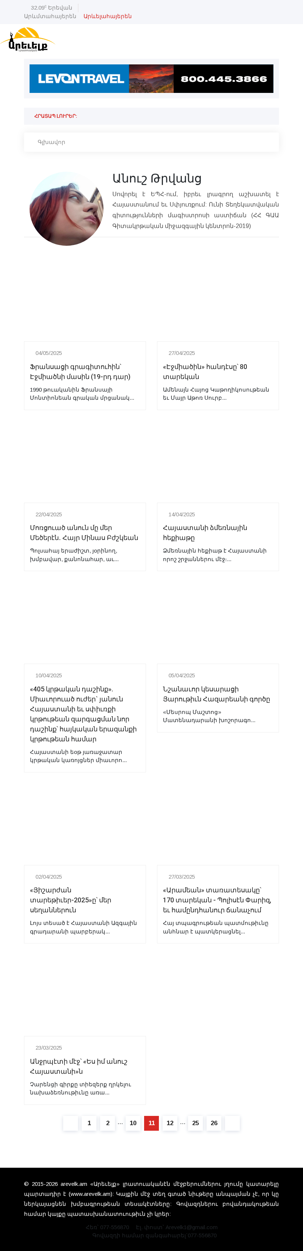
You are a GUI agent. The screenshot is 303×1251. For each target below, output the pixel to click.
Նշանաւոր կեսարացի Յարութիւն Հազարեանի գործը (216, 694)
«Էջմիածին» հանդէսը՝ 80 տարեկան (205, 372)
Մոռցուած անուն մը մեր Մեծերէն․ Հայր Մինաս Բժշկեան (84, 533)
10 (133, 1123)
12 (170, 1123)
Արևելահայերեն (108, 16)
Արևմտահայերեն (50, 16)
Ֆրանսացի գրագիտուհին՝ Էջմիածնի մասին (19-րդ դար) (80, 372)
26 (214, 1123)
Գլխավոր (51, 142)
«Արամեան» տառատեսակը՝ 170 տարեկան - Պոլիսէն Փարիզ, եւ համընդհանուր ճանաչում (217, 900)
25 (195, 1123)
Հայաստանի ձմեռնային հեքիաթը (205, 533)
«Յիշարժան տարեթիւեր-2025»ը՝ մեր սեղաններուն (70, 900)
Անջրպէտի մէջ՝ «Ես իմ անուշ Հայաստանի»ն (78, 1067)
